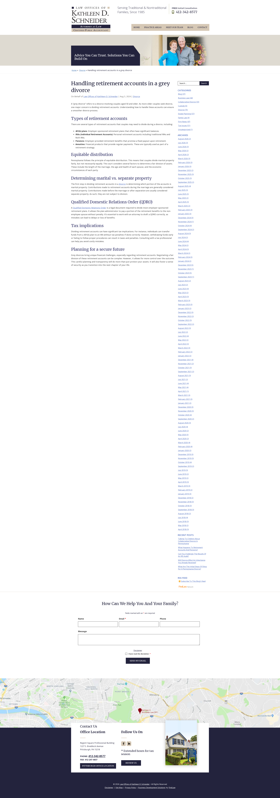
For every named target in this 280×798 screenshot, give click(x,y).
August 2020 (183, 423)
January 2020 (183, 450)
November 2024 (184, 221)
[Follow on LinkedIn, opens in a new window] (129, 743)
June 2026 (182, 147)
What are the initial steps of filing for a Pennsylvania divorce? (192, 567)
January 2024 (183, 261)
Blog (190, 27)
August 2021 (183, 375)
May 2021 (182, 387)
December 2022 (184, 312)
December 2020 (184, 407)
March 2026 (183, 158)
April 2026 (182, 154)
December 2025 (184, 170)
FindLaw (172, 787)
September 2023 (185, 277)
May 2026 (182, 150)
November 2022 (184, 316)
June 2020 (182, 431)
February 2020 (184, 446)
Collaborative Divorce (187, 102)
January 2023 (183, 308)
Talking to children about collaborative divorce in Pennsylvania (189, 541)
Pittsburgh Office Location (98, 766)
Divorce (136, 96)
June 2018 (182, 521)
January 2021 (183, 403)
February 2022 (184, 352)
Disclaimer (138, 650)
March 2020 (183, 442)
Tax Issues (182, 125)
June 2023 (182, 289)
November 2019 (184, 458)
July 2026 (181, 143)
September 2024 (185, 229)
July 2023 (181, 285)
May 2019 (182, 478)
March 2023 (183, 300)
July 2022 (181, 332)
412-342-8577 (186, 12)
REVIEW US (131, 763)
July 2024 (181, 237)
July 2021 (181, 379)
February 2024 (184, 257)
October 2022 (183, 320)
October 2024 (183, 225)
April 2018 (182, 529)
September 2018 (185, 509)
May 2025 (182, 198)
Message (82, 631)
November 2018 (184, 502)
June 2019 (182, 474)
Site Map (119, 787)
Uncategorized (184, 129)
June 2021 (182, 383)
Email (122, 618)
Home (137, 27)
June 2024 (182, 241)
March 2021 (183, 395)
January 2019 (183, 494)
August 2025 (183, 186)
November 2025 (184, 174)
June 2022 (182, 336)
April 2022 (182, 344)
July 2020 (181, 427)
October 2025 (183, 178)
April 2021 (182, 391)
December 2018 (184, 498)
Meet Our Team (174, 27)
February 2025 (184, 210)
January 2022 (183, 356)
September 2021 (185, 371)
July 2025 (181, 190)
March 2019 (183, 486)
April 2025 (182, 202)
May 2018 (182, 525)
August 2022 (183, 328)
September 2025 (185, 182)
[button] (278, 782)
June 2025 (182, 194)
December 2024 (184, 218)
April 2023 (182, 296)
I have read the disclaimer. (139, 654)
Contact (202, 27)
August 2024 (183, 233)
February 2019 (184, 490)
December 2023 (184, 265)
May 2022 (182, 340)
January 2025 (183, 214)
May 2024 (182, 245)
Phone (163, 618)
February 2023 (184, 304)
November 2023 (184, 269)
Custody (181, 106)
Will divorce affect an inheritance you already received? (191, 561)
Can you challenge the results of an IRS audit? (192, 555)
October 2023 (183, 273)
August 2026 (183, 139)
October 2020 (183, 415)
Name (81, 618)
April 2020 (182, 438)
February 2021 (184, 399)
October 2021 (183, 367)
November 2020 (184, 411)
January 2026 (183, 166)
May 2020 (182, 435)
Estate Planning (184, 114)
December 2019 (184, 454)
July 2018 (181, 517)
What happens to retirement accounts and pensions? (190, 548)
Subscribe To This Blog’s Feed (193, 581)
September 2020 (185, 419)
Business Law (183, 98)
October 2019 (183, 462)
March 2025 (183, 206)
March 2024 (183, 253)
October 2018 (183, 506)
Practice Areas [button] (153, 27)
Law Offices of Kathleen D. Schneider (100, 96)
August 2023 (183, 281)
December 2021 (184, 360)
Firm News (182, 121)
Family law (182, 117)
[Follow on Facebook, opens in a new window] (123, 743)
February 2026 (184, 162)
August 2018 (183, 513)
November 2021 (184, 364)
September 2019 (185, 466)
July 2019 (181, 470)
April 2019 (182, 482)
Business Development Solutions (151, 787)
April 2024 (182, 249)
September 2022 (185, 324)
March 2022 (183, 348)
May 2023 (182, 292)
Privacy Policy (130, 787)
